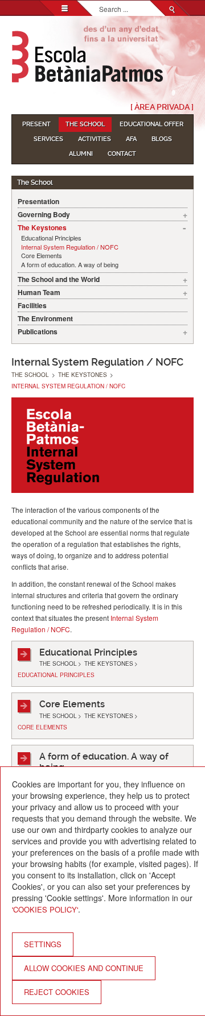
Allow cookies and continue (84, 968)
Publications (38, 331)
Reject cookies (56, 991)
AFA (131, 139)
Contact (122, 153)
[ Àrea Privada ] (162, 106)
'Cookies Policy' (45, 909)
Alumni (81, 153)
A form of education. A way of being (69, 264)
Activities (94, 139)
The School (85, 124)
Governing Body (44, 214)
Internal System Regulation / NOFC (69, 247)
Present (36, 124)
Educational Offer (151, 124)
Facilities (32, 305)
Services (48, 139)
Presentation (38, 201)
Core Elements (41, 255)
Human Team (39, 292)
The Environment (45, 318)
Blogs (161, 139)
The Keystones (42, 227)
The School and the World (59, 279)
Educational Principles (51, 238)
